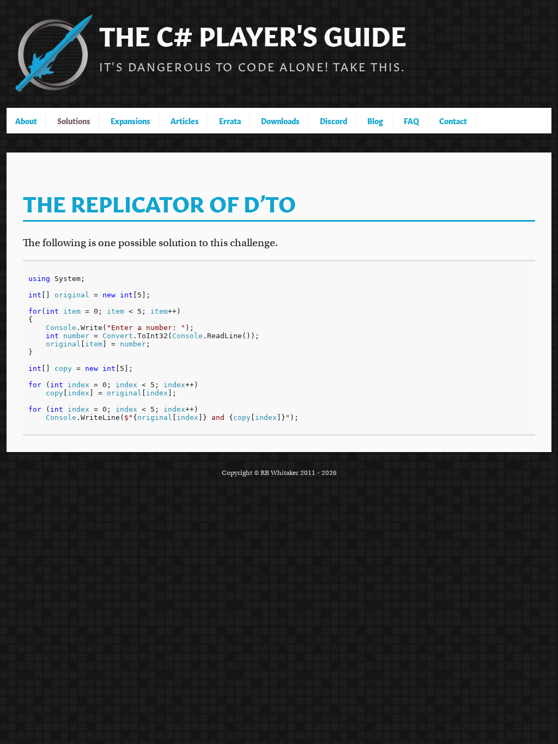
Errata (230, 120)
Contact (453, 120)
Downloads (280, 120)
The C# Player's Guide (253, 33)
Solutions (73, 120)
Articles (185, 120)
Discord (333, 120)
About (26, 120)
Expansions (130, 120)
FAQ (411, 120)
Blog (375, 120)
